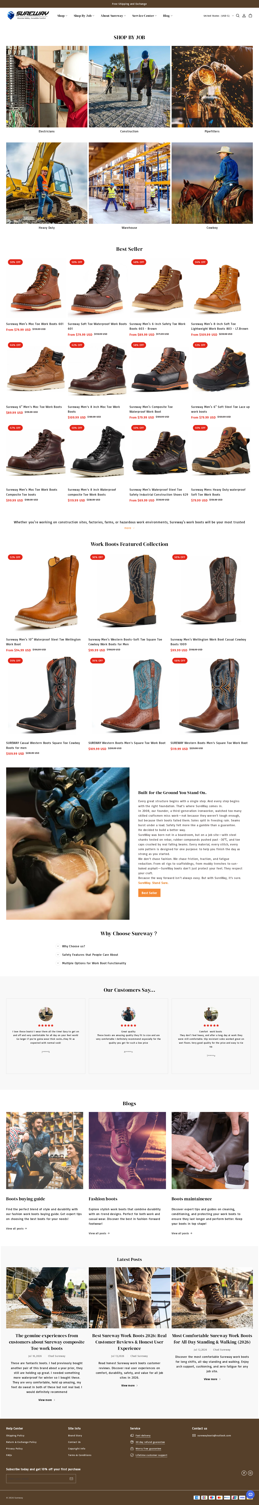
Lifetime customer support (151, 1454)
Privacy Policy (14, 1448)
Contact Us (74, 1441)
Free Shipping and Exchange (129, 3)
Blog (166, 15)
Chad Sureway (56, 1356)
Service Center (143, 15)
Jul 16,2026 (35, 1356)
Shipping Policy (15, 1435)
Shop (61, 15)
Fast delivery (143, 1435)
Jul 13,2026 (117, 1356)
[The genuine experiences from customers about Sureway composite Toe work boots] (46, 1297)
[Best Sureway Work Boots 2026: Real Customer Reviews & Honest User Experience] (129, 1297)
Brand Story (75, 1435)
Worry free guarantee (148, 1448)
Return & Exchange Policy (21, 1441)
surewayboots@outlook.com (214, 1435)
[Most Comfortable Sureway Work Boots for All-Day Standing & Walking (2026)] (212, 1297)
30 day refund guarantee (150, 1441)
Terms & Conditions (79, 1454)
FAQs (9, 1454)
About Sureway (112, 15)
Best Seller (149, 893)
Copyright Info (76, 1448)
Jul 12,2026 (200, 1349)
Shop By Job (83, 15)
